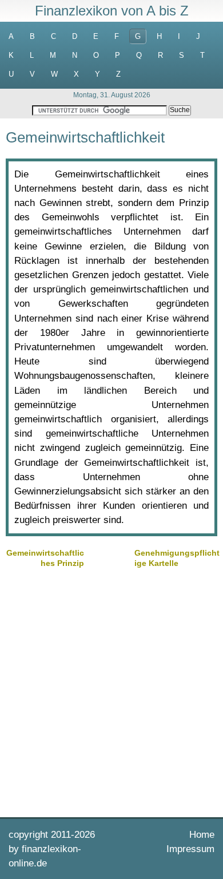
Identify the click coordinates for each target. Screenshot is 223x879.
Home (201, 834)
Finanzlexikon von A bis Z (112, 10)
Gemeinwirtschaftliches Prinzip (45, 558)
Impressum (190, 849)
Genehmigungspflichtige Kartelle (177, 558)
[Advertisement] (111, 691)
